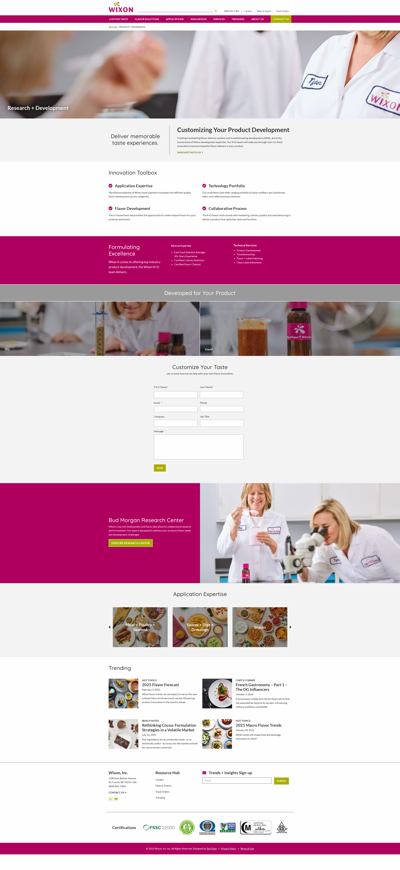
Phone (203, 402)
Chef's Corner (245, 680)
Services (219, 19)
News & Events (264, 11)
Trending (238, 19)
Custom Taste (118, 19)
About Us (257, 19)
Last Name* (206, 386)
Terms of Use (247, 848)
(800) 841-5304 (231, 11)
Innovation (199, 19)
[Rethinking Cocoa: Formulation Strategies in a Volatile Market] (123, 734)
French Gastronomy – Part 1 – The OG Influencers (261, 687)
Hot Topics (149, 680)
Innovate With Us (189, 152)
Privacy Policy (228, 848)
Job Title (204, 416)
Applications (175, 19)
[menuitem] (119, 19)
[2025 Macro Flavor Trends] (217, 734)
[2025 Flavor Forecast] (123, 693)
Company (159, 416)
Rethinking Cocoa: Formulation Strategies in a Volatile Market (169, 727)
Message (160, 431)
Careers (248, 11)
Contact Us (281, 19)
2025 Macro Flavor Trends (259, 725)
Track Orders (282, 11)
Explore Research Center (131, 543)
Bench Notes (150, 720)
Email (158, 402)
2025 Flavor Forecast (160, 684)
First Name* (161, 386)
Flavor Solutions (147, 19)
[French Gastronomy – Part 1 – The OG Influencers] (217, 693)
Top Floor (212, 848)
